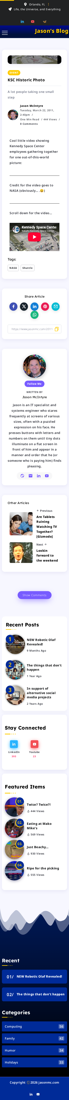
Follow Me (34, 383)
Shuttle (27, 268)
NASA (13, 268)
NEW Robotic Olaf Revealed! (41, 642)
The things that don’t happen (44, 667)
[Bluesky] (45, 21)
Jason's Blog (52, 30)
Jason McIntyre (31, 106)
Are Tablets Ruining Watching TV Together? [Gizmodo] (46, 527)
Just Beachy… (37, 847)
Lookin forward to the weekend (47, 555)
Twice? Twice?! (39, 804)
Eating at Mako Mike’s (39, 826)
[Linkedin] (23, 21)
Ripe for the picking (43, 868)
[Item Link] (15, 644)
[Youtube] (34, 21)
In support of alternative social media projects (41, 692)
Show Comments (35, 595)
